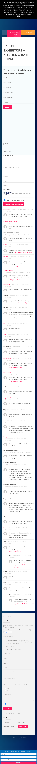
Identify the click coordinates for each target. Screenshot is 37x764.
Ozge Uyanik (7, 398)
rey (4, 421)
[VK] (17, 21)
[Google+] (28, 21)
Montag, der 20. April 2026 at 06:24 (14, 452)
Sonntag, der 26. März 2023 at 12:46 (15, 223)
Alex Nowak (6, 653)
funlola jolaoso (8, 270)
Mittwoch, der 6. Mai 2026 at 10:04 (17, 516)
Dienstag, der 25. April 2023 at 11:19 (15, 235)
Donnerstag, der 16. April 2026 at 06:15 (16, 438)
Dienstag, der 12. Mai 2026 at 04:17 (17, 583)
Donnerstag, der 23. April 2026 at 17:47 (16, 464)
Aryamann (6, 284)
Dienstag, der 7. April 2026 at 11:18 (22, 346)
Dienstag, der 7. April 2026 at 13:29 (22, 358)
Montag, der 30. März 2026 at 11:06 (18, 334)
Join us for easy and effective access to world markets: (18, 751)
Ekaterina (6, 256)
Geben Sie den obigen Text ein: (21, 193)
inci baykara (7, 358)
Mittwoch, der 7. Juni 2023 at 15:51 (20, 256)
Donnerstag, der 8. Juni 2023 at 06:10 (15, 272)
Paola (5, 528)
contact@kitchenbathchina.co (14, 649)
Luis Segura (6, 209)
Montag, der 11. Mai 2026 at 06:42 (17, 541)
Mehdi (5, 245)
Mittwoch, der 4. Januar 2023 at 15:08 (22, 209)
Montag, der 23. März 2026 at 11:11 (19, 307)
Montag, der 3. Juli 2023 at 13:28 (20, 284)
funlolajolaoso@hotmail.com (17, 280)
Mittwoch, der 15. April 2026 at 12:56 (17, 421)
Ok (18, 16)
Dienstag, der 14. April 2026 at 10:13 (21, 409)
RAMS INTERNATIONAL (10, 221)
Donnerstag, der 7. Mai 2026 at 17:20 (19, 528)
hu (4, 323)
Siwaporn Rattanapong (10, 437)
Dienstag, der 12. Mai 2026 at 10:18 (22, 555)
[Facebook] (10, 21)
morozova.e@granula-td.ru (16, 266)
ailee (4, 334)
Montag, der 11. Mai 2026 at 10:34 (18, 571)
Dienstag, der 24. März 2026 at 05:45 (17, 323)
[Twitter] (25, 21)
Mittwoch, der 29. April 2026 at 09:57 (23, 498)
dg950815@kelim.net (15, 551)
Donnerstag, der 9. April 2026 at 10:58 (15, 374)
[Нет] (35, 9)
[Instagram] (21, 21)
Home (5, 43)
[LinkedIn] (13, 21)
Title (4, 718)
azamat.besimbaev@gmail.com (23, 303)
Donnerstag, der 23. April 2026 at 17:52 (16, 486)
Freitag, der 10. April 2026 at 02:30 (18, 386)
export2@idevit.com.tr (15, 367)
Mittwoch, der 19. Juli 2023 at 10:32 (19, 295)
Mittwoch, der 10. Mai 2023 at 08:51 (18, 245)
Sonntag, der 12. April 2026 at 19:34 (23, 398)
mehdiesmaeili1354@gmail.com (23, 252)
